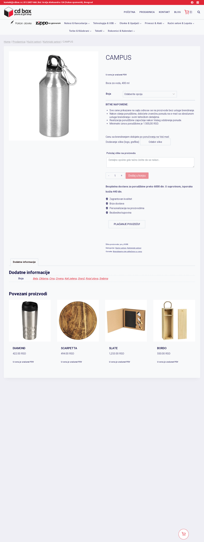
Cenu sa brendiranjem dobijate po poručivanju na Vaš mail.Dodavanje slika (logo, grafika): (150, 123)
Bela (35, 278)
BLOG (177, 12)
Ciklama (43, 278)
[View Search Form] (197, 12)
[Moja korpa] (183, 534)
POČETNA (129, 12)
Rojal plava (92, 278)
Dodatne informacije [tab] (24, 262)
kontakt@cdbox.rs (13, 2)
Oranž (81, 278)
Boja (108, 93)
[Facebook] (192, 2)
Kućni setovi (120, 248)
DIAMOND (19, 348)
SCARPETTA (69, 348)
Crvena (59, 278)
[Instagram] (197, 2)
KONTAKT (164, 12)
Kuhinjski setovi (134, 248)
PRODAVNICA (147, 12)
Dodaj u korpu (137, 175)
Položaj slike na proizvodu (121, 153)
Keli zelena (71, 278)
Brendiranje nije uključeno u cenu (127, 252)
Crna (52, 278)
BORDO (162, 348)
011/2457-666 (30, 2)
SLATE (113, 348)
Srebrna (103, 278)
